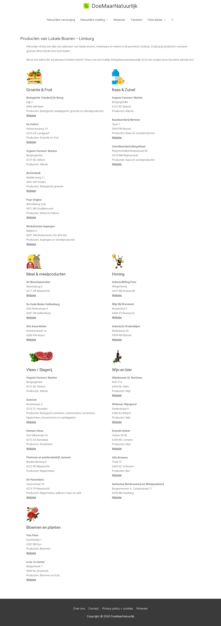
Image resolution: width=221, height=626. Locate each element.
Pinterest (142, 608)
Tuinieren (136, 19)
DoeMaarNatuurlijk (115, 6)
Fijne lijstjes (155, 19)
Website (31, 115)
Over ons (79, 608)
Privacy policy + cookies (117, 608)
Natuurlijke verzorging (61, 19)
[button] (172, 19)
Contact (93, 608)
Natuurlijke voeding (92, 19)
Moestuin (119, 19)
